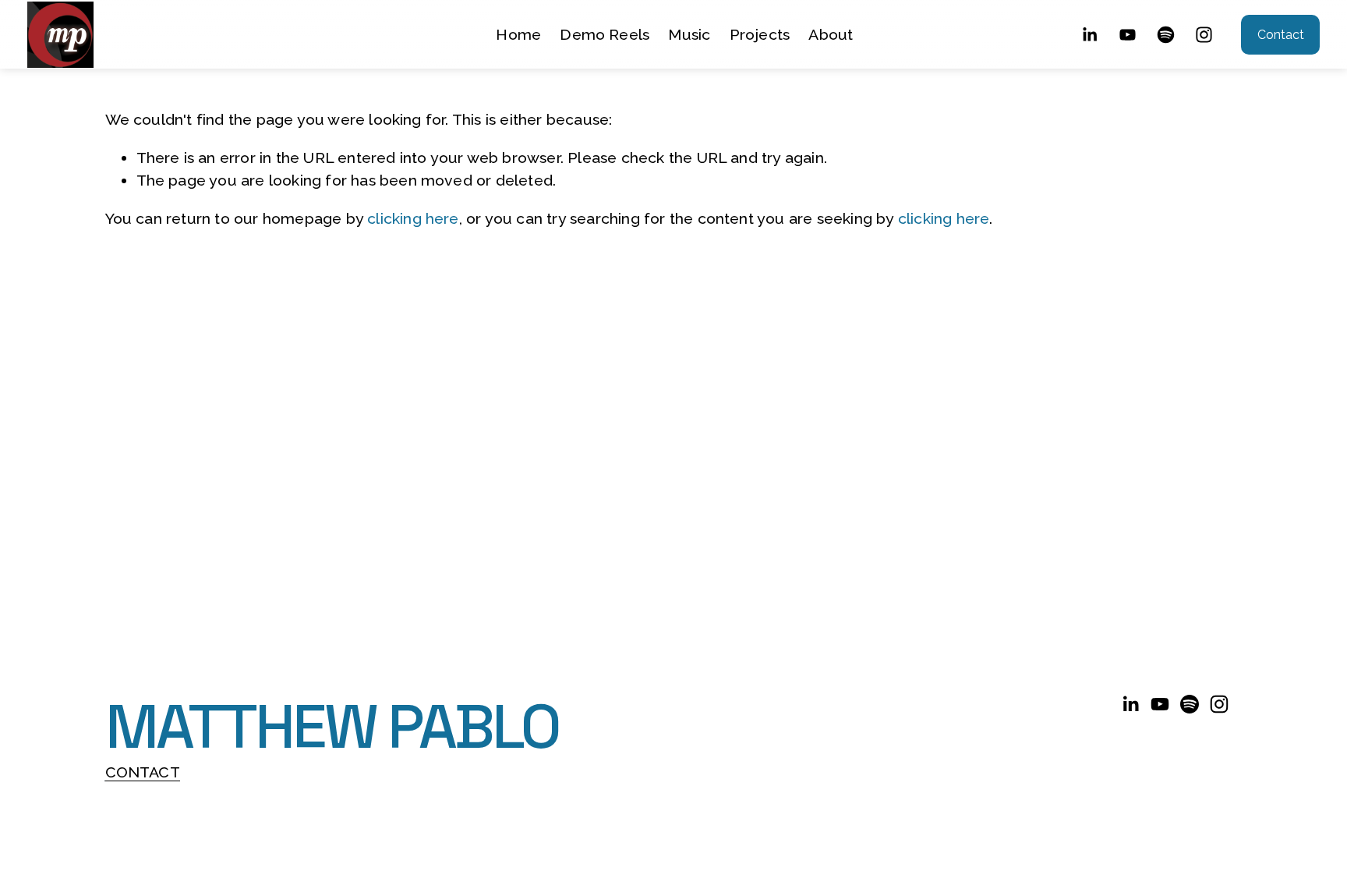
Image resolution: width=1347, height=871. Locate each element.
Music (689, 35)
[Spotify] (1166, 34)
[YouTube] (1127, 34)
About (830, 35)
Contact (1280, 34)
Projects (760, 35)
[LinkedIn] (1089, 34)
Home (518, 35)
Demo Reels (604, 35)
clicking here (413, 219)
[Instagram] (1204, 34)
